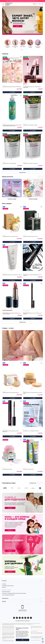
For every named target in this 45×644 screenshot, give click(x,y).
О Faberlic (4, 584)
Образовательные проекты (8, 585)
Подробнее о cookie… (19, 637)
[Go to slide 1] (21, 49)
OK (22, 640)
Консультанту (5, 598)
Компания (4, 580)
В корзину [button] (13, 92)
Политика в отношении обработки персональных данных (14, 593)
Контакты (4, 587)
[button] (22, 1)
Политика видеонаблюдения (8, 595)
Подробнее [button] (32, 92)
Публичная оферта (6, 591)
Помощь (4, 601)
